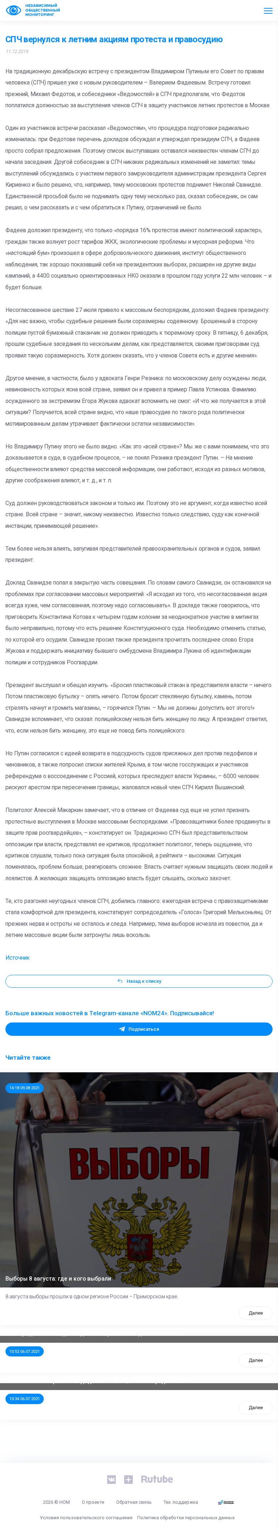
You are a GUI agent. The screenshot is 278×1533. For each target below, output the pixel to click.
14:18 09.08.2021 (24, 1087)
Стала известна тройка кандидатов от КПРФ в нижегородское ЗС (96, 1381)
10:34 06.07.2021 (24, 1398)
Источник (17, 958)
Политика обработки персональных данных (186, 1517)
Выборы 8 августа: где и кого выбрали (58, 1279)
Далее (256, 1313)
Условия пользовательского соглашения (86, 1517)
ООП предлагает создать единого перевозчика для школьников (94, 1333)
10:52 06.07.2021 (24, 1351)
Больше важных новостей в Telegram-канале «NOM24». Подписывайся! (109, 1013)
